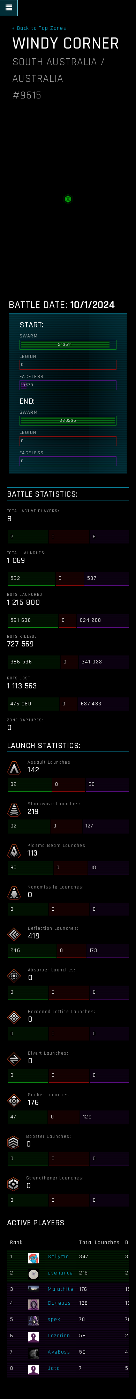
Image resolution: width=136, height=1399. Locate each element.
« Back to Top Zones (39, 28)
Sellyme (58, 1256)
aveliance (60, 1273)
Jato (54, 1368)
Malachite (61, 1289)
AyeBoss (59, 1352)
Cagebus (59, 1303)
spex (54, 1319)
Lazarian (59, 1335)
